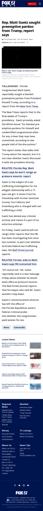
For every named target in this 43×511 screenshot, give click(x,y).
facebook (15, 485)
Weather (24, 404)
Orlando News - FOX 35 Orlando (8, 411)
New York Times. (29, 106)
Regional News (6, 405)
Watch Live (32, 4)
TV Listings (25, 430)
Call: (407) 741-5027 (25, 449)
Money (5, 430)
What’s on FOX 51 (26, 434)
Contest (5, 473)
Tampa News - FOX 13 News (7, 416)
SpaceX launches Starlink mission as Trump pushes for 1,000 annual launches (15, 386)
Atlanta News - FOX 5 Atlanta (7, 421)
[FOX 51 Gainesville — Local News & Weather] (8, 3)
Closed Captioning (8, 465)
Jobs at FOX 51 (7, 462)
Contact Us (6, 459)
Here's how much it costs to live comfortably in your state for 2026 (14, 365)
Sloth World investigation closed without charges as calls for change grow (15, 355)
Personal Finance (8, 434)
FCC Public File (7, 468)
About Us (6, 445)
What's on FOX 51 (8, 448)
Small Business (7, 439)
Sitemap (5, 425)
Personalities (6, 454)
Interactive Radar (26, 407)
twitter (19, 485)
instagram (24, 485)
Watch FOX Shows (26, 436)
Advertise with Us (8, 451)
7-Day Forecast (25, 413)
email (28, 485)
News (31, 39)
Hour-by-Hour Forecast (25, 417)
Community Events (9, 457)
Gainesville (19, 327)
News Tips (25, 445)
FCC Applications (8, 470)
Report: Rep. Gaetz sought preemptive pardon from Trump (20, 72)
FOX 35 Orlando (23, 39)
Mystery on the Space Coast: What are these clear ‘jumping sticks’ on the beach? (14, 345)
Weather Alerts (25, 410)
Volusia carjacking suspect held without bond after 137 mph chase (14, 375)
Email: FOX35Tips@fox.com (27, 454)
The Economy (7, 436)
